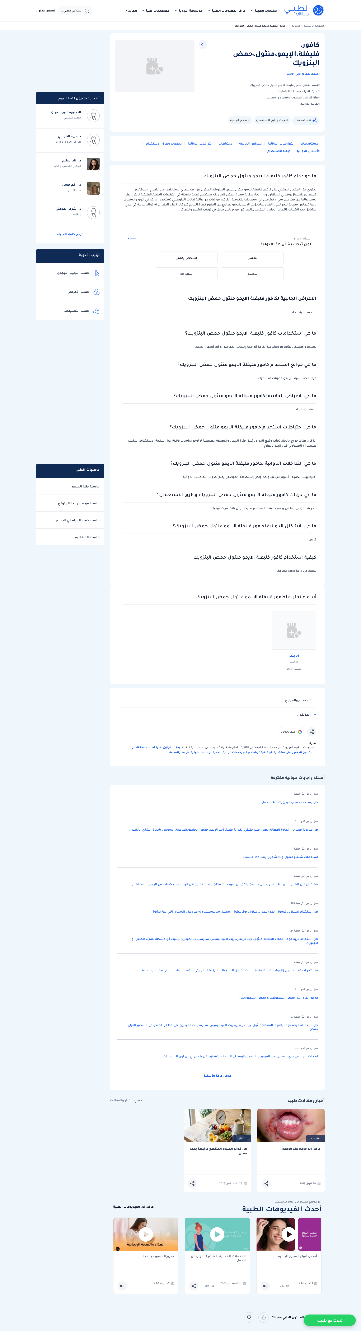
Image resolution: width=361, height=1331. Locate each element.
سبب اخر (186, 273)
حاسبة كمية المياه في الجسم (77, 520)
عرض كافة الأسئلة (217, 1075)
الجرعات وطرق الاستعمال (272, 120)
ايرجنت (294, 655)
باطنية (77, 214)
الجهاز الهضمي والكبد (67, 166)
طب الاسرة (74, 190)
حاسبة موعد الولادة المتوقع (78, 503)
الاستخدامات (303, 120)
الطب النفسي (72, 118)
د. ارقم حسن (71, 184)
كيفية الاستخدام (279, 151)
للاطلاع (252, 273)
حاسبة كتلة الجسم (85, 486)
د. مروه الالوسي (69, 136)
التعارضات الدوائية (280, 143)
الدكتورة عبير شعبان (66, 112)
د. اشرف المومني (68, 208)
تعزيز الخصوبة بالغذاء (157, 1256)
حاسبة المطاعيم (87, 537)
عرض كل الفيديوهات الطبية (133, 1207)
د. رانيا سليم (71, 160)
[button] (264, 10)
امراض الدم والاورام (68, 142)
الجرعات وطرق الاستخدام (163, 143)
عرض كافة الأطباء (70, 234)
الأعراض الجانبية (240, 120)
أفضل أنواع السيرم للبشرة (297, 1256)
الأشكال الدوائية (308, 151)
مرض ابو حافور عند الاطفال (300, 1148)
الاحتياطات (225, 143)
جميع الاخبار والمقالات (126, 1100)
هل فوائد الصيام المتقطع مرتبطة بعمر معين (218, 1151)
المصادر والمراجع (298, 700)
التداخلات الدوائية (199, 143)
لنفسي (252, 258)
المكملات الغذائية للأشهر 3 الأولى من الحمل (218, 1258)
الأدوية (296, 26)
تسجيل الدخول (45, 11)
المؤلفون (304, 714)
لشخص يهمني (186, 258)
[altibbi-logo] (304, 10)
